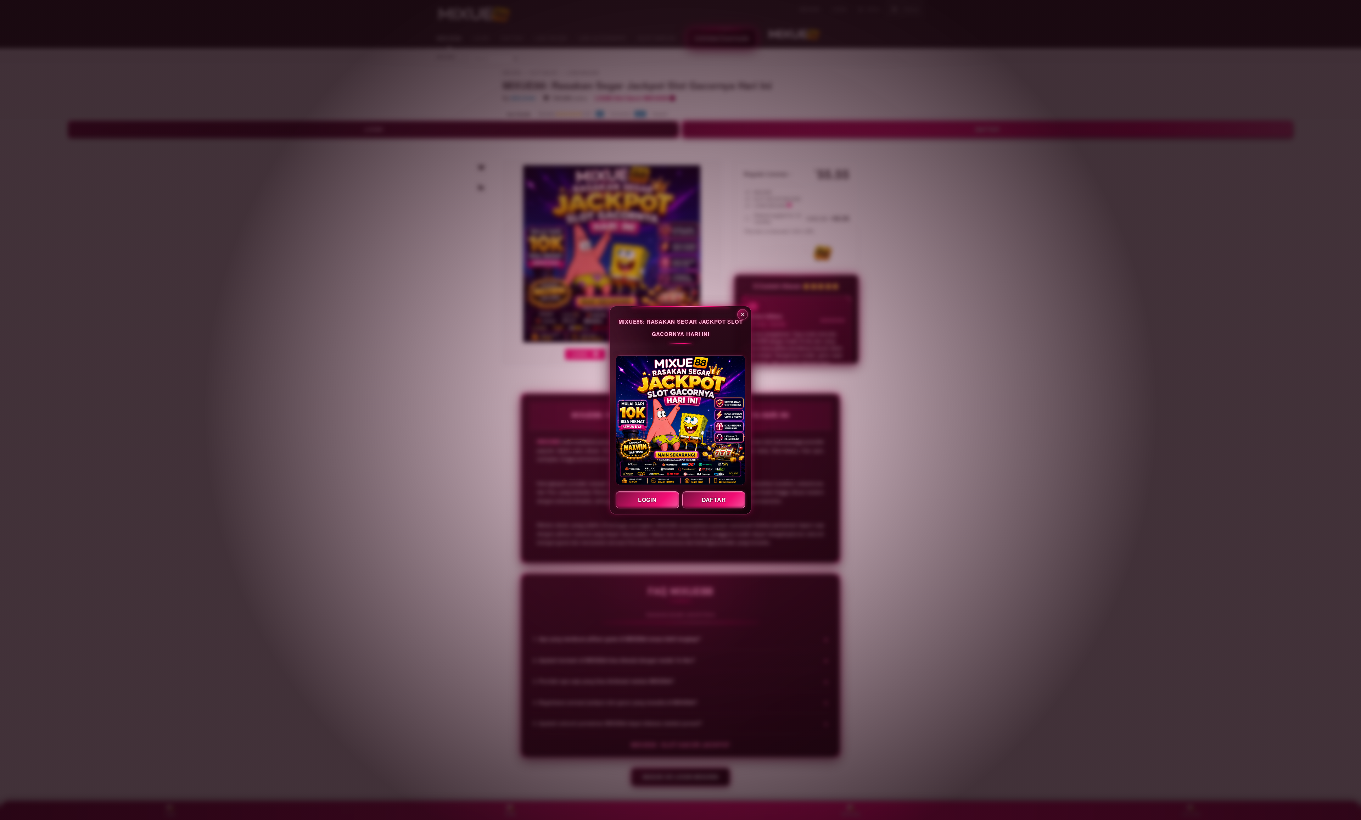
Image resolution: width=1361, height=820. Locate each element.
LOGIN (647, 500)
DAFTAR (714, 500)
